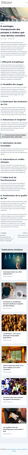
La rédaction (4, 38)
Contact (18, 449)
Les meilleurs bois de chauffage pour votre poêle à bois (13, 429)
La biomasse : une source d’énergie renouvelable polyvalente (12, 335)
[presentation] (14, 261)
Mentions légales (12, 449)
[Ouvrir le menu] (27, 3)
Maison (2, 23)
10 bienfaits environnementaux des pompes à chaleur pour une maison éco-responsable (6, 237)
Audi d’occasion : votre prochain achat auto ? (23, 235)
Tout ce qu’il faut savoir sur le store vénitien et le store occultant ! (13, 367)
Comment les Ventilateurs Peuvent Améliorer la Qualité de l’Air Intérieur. (13, 304)
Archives (14, 451)
